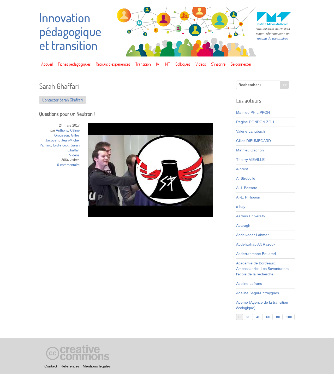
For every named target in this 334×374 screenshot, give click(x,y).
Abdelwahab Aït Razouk (255, 244)
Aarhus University (250, 216)
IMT (167, 64)
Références (70, 366)
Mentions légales (97, 366)
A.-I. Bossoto (246, 188)
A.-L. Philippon (248, 197)
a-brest (242, 169)
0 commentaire (68, 165)
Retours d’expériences (113, 64)
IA (157, 64)
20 (248, 317)
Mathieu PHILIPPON (253, 112)
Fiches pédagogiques (74, 64)
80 (278, 317)
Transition (143, 64)
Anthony (62, 130)
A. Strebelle (245, 178)
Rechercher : (249, 85)
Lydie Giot (61, 145)
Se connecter (241, 64)
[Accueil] (167, 55)
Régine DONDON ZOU (255, 122)
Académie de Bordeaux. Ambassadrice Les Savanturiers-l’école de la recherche (263, 268)
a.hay (240, 207)
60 (268, 317)
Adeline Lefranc (249, 283)
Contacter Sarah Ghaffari (62, 100)
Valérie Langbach (250, 131)
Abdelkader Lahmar (252, 235)
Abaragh (243, 225)
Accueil (47, 64)
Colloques (182, 64)
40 (258, 317)
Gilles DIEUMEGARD (253, 141)
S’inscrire (218, 64)
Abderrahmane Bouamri (256, 254)
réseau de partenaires (272, 39)
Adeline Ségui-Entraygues (257, 293)
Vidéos (200, 64)
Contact (50, 366)
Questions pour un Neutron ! (67, 114)
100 (289, 317)
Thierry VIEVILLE (250, 159)
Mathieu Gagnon (250, 150)
